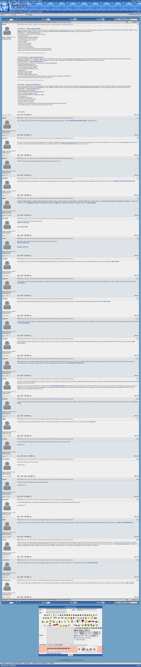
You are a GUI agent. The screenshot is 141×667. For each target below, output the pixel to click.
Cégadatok (4, 663)
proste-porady (21, 283)
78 (138, 12)
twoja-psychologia (24, 323)
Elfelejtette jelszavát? (135, 14)
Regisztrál (3, 1)
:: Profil (8, 1)
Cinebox (4, 479)
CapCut (4, 539)
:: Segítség (39, 1)
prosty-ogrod (115, 261)
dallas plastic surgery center (76, 363)
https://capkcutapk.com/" (124, 544)
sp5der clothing (129, 583)
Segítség (51, 663)
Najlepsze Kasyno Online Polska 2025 (124, 181)
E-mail (139, 665)
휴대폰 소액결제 (91, 203)
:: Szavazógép (25, 1)
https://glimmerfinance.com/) (60, 386)
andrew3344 (5, 560)
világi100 (4, 439)
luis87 (40, 12)
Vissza (133, 1)
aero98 (4, 118)
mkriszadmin (5, 459)
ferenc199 (5, 218)
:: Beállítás (13, 1)
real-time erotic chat (22, 247)
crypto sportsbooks (92, 562)
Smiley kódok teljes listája (54, 653)
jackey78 (4, 138)
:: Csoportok (32, 1)
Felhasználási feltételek (15, 663)
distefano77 (5, 499)
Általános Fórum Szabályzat (39, 663)
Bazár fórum (67, 22)
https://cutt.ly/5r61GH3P (33, 28)
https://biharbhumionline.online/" (78, 120)
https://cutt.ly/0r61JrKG (33, 33)
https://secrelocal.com (23, 222)
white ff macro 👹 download (125, 522)
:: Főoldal (137, 1)
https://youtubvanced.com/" (69, 143)
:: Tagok (18, 1)
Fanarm (4, 378)
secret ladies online (22, 226)
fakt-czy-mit (107, 301)
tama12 (4, 238)
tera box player (91, 421)
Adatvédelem (27, 663)
